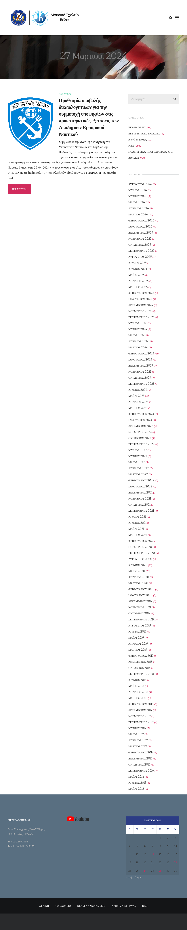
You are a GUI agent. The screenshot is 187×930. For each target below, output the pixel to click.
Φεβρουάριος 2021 (141, 541)
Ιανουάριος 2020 (140, 595)
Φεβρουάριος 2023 (141, 414)
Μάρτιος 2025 (138, 287)
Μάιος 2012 (136, 788)
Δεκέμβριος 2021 (140, 492)
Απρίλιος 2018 (138, 692)
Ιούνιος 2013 (137, 782)
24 (175, 862)
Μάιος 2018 (136, 686)
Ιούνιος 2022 (137, 456)
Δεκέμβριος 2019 (140, 601)
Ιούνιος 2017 (137, 728)
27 (145, 870)
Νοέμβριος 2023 (139, 371)
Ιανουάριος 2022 (140, 486)
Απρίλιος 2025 (138, 281)
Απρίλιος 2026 (138, 208)
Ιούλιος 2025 (137, 263)
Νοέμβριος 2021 (139, 498)
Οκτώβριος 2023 (139, 377)
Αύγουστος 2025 (140, 256)
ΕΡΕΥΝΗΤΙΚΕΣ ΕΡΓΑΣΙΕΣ (144, 133)
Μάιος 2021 (136, 528)
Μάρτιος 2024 (138, 347)
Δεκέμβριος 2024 (140, 305)
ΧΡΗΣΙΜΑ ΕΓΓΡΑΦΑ (124, 905)
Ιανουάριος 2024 (140, 359)
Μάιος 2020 (136, 571)
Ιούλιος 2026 (137, 190)
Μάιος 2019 (136, 637)
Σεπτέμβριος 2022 (141, 444)
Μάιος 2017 (136, 734)
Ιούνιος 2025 (137, 269)
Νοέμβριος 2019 (139, 607)
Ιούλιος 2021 (137, 516)
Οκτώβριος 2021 (139, 504)
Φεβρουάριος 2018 (141, 704)
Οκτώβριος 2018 (139, 668)
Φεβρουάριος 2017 (140, 752)
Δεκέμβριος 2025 (140, 232)
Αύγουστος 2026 (140, 184)
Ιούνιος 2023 (137, 389)
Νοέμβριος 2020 (140, 547)
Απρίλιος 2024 (138, 341)
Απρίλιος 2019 (138, 643)
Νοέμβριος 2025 (140, 238)
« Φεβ (129, 877)
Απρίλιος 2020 (138, 577)
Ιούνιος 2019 (137, 631)
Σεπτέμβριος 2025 (141, 250)
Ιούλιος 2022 (137, 450)
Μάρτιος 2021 (137, 535)
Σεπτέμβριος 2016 (141, 770)
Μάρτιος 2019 (137, 649)
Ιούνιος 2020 (137, 565)
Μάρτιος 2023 (138, 408)
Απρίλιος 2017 (138, 740)
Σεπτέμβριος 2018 (141, 674)
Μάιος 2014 (136, 776)
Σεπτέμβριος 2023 (141, 383)
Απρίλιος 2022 (138, 468)
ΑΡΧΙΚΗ (44, 905)
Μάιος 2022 (136, 462)
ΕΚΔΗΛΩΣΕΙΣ (137, 127)
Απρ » (138, 877)
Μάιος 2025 (136, 275)
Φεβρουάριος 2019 (140, 655)
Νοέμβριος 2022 (140, 432)
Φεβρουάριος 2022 (141, 480)
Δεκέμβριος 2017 (140, 710)
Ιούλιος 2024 (137, 323)
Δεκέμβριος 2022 (140, 426)
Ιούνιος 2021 (137, 522)
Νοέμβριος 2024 (140, 311)
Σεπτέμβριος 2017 (141, 722)
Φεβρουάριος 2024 (141, 353)
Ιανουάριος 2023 (140, 420)
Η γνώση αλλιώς (137, 139)
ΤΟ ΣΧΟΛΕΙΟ (63, 905)
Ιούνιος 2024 (137, 329)
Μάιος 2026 (136, 202)
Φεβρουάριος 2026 (141, 220)
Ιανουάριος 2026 (140, 226)
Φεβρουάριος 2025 (141, 293)
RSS (145, 905)
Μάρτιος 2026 (138, 214)
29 (160, 870)
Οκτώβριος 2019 (139, 613)
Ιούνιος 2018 (137, 680)
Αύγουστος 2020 (140, 559)
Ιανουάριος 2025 (140, 299)
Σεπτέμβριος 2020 (141, 553)
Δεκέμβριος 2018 (140, 661)
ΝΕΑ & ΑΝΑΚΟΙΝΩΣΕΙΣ (91, 905)
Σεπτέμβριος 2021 (141, 510)
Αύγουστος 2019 (139, 625)
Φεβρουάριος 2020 (141, 589)
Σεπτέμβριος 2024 (141, 317)
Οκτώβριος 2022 (139, 438)
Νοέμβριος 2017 (139, 716)
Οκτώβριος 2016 (139, 764)
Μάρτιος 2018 (137, 698)
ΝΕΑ (131, 145)
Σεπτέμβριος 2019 (141, 619)
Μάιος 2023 (136, 395)
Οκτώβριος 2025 (139, 244)
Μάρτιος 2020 (138, 583)
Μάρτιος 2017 (137, 746)
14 (152, 854)
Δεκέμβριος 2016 (140, 758)
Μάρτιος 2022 (138, 474)
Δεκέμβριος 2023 (140, 365)
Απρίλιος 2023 (138, 402)
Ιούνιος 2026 (137, 196)
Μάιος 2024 (136, 335)
